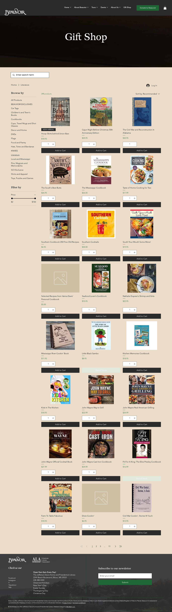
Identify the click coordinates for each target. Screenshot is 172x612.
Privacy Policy (67, 603)
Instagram (12, 580)
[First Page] (81, 546)
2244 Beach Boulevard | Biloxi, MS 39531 (50, 577)
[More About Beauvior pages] (88, 7)
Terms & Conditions (79, 603)
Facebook (12, 578)
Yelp (9, 587)
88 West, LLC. (70, 607)
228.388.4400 (38, 580)
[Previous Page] (86, 546)
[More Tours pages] (97, 7)
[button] (165, 7)
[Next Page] (115, 546)
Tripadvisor (12, 585)
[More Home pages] (70, 7)
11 (109, 546)
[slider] (11, 198)
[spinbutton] (48, 144)
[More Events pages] (107, 7)
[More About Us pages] (120, 7)
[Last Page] (120, 546)
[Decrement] (43, 144)
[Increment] (53, 144)
